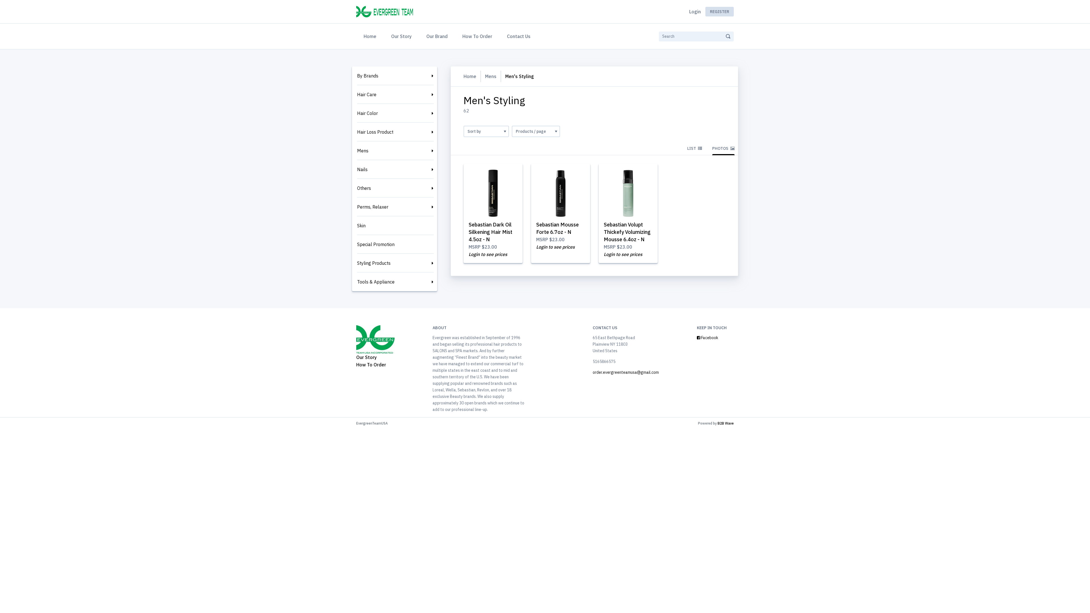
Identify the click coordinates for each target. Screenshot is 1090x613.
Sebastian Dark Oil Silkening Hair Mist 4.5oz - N (490, 232)
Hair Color (367, 113)
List (692, 148)
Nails (362, 169)
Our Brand (437, 36)
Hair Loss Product (375, 132)
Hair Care (366, 94)
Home (371, 36)
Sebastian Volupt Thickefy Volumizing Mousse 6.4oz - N (627, 232)
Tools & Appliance (376, 282)
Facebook (709, 337)
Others (364, 188)
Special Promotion (376, 244)
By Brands (367, 76)
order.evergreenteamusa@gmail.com (626, 372)
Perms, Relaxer (372, 207)
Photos (720, 148)
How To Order (477, 36)
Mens (362, 151)
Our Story (401, 36)
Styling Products (374, 263)
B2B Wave (726, 423)
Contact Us (519, 36)
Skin (361, 225)
